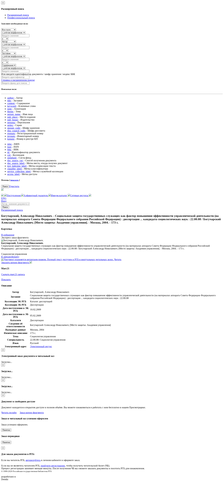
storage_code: (14, 128)
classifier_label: (14, 168)
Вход (3, 201)
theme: (10, 111)
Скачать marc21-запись (13, 274)
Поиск (5, 186)
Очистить (14, 186)
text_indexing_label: (17, 166)
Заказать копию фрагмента (15, 262)
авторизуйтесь (33, 460)
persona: (11, 122)
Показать (6, 279)
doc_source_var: (15, 160)
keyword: (11, 106)
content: (11, 103)
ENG (3, 198)
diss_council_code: (16, 130)
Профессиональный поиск (21, 17)
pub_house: (12, 119)
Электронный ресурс (41, 346)
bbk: (9, 149)
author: (10, 98)
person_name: (14, 114)
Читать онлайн (9, 412)
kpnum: (11, 139)
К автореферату (10, 256)
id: (8, 152)
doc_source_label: (16, 163)
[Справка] (90, 195)
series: (10, 125)
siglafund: (12, 157)
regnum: (11, 133)
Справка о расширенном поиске (18, 80)
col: (9, 155)
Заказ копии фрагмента (32, 412)
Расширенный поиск (18, 15)
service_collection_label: (19, 171)
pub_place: (12, 117)
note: (9, 108)
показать (15, 180)
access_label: (13, 174)
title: (9, 100)
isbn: (9, 144)
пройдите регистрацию (53, 465)
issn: (9, 147)
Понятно (6, 430)
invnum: (11, 136)
